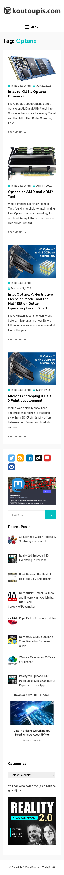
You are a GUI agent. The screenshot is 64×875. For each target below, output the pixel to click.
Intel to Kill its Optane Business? (27, 94)
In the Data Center (21, 85)
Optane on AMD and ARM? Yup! (30, 194)
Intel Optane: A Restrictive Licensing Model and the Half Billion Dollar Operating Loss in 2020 (30, 301)
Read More (15, 132)
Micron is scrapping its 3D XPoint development (29, 398)
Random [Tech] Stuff (43, 867)
